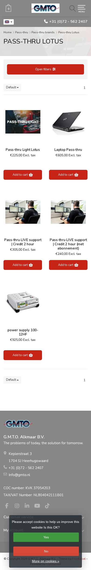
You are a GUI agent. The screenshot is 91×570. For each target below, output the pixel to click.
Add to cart (20, 175)
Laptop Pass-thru (68, 150)
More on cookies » (45, 561)
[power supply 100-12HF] (23, 302)
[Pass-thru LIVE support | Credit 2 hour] (23, 212)
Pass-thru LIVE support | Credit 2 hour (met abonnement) (68, 244)
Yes (46, 537)
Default (11, 87)
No (46, 551)
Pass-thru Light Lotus (23, 150)
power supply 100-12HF (22, 332)
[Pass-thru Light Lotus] (23, 121)
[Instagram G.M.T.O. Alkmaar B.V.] (19, 506)
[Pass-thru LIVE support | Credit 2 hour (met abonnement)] (68, 212)
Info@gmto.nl (19, 475)
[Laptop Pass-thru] (68, 121)
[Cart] (8, 10)
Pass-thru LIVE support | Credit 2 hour (23, 242)
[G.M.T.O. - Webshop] (45, 8)
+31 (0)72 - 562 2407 (68, 21)
